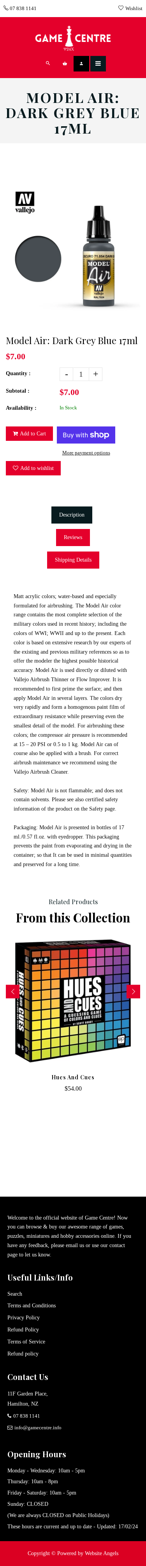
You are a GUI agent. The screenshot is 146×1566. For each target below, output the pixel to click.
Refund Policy (23, 1330)
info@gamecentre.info (38, 1427)
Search (14, 1294)
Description (71, 515)
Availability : (21, 408)
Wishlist (133, 8)
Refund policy (23, 1354)
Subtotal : (18, 391)
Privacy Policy (23, 1318)
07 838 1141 (23, 8)
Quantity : (18, 373)
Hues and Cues (73, 1077)
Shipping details (73, 560)
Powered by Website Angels (87, 1553)
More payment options (86, 453)
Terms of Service (26, 1342)
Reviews (73, 537)
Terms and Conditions (31, 1305)
